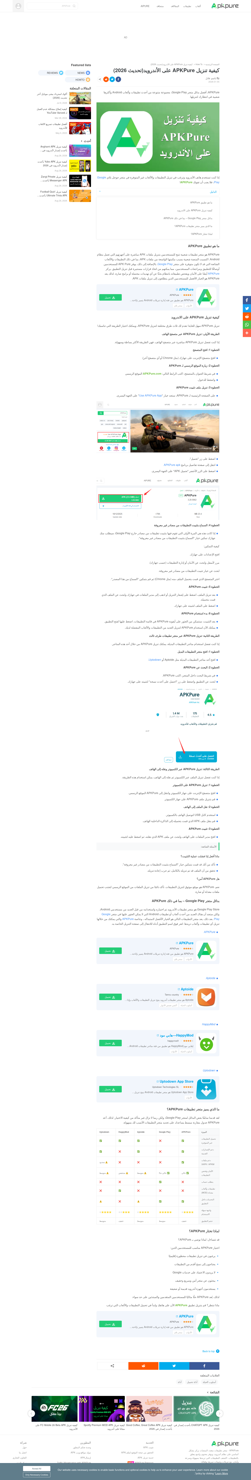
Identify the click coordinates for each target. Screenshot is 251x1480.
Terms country (172, 994)
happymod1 (173, 1040)
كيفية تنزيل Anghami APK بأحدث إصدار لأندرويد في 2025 (53, 148)
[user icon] (18, 6)
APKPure (186, 289)
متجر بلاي (178, 305)
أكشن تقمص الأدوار (169, 1005)
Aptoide (187, 989)
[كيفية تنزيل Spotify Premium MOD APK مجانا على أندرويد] (102, 1409)
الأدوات (189, 305)
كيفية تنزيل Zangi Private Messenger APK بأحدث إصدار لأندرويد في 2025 (54, 179)
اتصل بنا (23, 1452)
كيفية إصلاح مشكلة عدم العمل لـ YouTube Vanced (52, 110)
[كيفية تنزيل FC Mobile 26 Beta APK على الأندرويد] (55, 1409)
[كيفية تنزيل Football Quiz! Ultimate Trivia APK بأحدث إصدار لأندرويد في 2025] (80, 196)
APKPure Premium (144, 1462)
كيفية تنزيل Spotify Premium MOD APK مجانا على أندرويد (104, 1426)
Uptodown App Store (176, 1081)
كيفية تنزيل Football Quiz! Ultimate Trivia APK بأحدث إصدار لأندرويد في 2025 (53, 194)
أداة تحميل (192, 1382)
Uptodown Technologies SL (165, 1086)
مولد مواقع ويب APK (81, 1452)
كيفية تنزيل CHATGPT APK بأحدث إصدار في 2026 (196, 1426)
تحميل (108, 297)
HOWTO (80, 79)
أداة (180, 1382)
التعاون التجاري (20, 1457)
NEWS (81, 73)
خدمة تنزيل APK (146, 1457)
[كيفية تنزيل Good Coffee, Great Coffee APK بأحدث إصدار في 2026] (149, 1409)
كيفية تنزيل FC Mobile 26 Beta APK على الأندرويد (56, 1426)
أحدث (87, 141)
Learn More (221, 1473)
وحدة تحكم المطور (82, 1447)
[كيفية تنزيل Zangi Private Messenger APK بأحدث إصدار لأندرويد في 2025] (80, 181)
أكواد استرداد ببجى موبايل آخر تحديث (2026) (52, 95)
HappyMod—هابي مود (176, 1035)
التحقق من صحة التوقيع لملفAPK (137, 1452)
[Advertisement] (125, 37)
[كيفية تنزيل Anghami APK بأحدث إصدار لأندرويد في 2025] (80, 151)
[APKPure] (225, 6)
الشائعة (214, 1392)
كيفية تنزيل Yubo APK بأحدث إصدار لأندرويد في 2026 (52, 163)
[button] (31, 1413)
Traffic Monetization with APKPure (74, 1462)
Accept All (36, 1468)
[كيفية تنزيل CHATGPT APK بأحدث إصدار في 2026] (196, 1409)
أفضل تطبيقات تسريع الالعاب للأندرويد (52, 125)
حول (25, 1447)
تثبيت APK (148, 1447)
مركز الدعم (21, 1462)
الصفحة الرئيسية (212, 64)
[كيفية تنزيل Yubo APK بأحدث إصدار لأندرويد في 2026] (80, 166)
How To (199, 64)
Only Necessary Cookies (36, 1474)
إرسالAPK (85, 1457)
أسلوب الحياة (186, 1005)
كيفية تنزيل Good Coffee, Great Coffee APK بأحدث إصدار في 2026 (149, 1426)
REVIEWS (52, 73)
